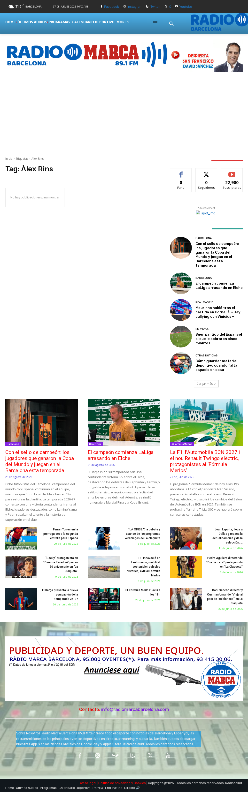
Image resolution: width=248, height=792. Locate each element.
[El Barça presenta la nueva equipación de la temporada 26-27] (21, 599)
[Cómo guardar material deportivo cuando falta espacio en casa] (181, 363)
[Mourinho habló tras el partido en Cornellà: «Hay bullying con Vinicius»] (181, 310)
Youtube (185, 6)
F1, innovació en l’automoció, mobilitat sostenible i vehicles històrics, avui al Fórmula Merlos (143, 566)
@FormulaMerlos (181, 444)
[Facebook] (101, 6)
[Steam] (115, 756)
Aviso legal (88, 783)
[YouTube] (168, 756)
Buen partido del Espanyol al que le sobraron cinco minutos (218, 338)
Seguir (206, 172)
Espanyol (202, 329)
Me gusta (181, 172)
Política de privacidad (114, 783)
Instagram (134, 6)
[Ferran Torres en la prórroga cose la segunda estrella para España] (21, 538)
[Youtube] (176, 6)
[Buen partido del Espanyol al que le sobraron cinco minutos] (181, 336)
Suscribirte (232, 172)
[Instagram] (124, 6)
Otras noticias (206, 355)
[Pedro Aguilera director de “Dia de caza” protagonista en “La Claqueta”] (186, 567)
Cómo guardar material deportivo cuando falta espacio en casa (216, 365)
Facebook (111, 6)
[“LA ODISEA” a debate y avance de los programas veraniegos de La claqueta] (104, 538)
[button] (171, 24)
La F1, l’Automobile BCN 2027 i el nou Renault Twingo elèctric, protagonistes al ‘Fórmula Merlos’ (205, 461)
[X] (166, 6)
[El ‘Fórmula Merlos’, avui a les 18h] (104, 599)
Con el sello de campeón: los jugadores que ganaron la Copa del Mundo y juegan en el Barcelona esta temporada (217, 254)
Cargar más (205, 384)
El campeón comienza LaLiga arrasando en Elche (219, 285)
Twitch (155, 6)
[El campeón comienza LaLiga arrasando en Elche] (181, 283)
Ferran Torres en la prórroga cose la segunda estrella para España (60, 534)
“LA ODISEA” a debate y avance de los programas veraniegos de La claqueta (142, 534)
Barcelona (203, 238)
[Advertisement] (124, 114)
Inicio (9, 159)
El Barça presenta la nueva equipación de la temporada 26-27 (60, 594)
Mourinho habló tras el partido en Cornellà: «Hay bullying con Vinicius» (217, 312)
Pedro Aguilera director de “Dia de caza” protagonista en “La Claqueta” (224, 562)
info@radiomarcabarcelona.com (135, 709)
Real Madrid (204, 302)
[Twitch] (148, 6)
